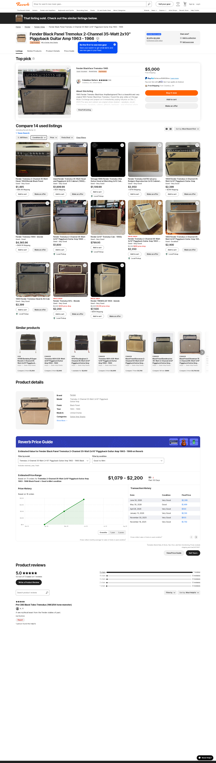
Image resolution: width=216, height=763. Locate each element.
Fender (73, 395)
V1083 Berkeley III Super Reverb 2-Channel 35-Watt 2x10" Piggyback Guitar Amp (27, 361)
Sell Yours (193, 553)
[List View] (170, 129)
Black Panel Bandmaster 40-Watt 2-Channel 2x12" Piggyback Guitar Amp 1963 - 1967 (163, 361)
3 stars (103, 579)
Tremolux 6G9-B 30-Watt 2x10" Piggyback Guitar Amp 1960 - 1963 (55, 361)
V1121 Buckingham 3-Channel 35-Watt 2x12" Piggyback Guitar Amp (81, 361)
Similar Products (34, 51)
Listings (19, 51)
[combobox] (51, 460)
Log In (198, 4)
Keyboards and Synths (66, 10)
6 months (103, 532)
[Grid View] (166, 129)
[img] (103, 80)
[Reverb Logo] (22, 4)
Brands (146, 10)
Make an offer (171, 106)
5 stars (103, 572)
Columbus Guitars (90, 80)
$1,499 (184, 504)
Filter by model (24, 456)
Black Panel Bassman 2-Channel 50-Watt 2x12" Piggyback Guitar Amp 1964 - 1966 (135, 361)
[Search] (149, 4)
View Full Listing (84, 110)
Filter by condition (99, 456)
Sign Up (191, 4)
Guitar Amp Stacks (77, 417)
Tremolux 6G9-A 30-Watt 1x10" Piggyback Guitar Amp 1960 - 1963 (109, 361)
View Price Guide (173, 553)
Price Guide (69, 51)
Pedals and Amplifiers (47, 10)
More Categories (119, 10)
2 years (121, 532)
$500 (184, 509)
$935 (184, 517)
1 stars (102, 586)
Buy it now (171, 93)
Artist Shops (173, 10)
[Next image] (68, 92)
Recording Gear (82, 10)
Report (20, 620)
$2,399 (185, 500)
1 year (112, 532)
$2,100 (184, 513)
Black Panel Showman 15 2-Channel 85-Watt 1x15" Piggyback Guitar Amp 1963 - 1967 (190, 361)
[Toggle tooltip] (33, 58)
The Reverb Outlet (23, 10)
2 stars (102, 582)
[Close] (114, 44)
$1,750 (184, 522)
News (153, 10)
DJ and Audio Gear (104, 10)
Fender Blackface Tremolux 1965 (92, 68)
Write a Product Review (29, 582)
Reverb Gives (184, 10)
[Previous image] (21, 92)
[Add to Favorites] (97, 38)
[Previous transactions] (191, 537)
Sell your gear (165, 4)
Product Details (53, 51)
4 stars (103, 575)
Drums (92, 10)
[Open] (87, 460)
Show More (61, 420)
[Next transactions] (196, 537)
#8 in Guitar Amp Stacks (49, 42)
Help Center (195, 10)
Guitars (34, 10)
